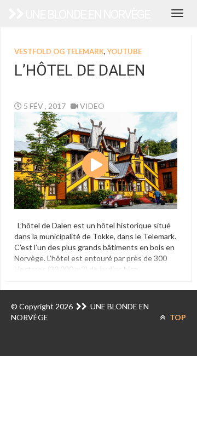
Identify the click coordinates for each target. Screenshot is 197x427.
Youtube (124, 51)
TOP (177, 317)
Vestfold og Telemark (59, 51)
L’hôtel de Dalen (79, 70)
